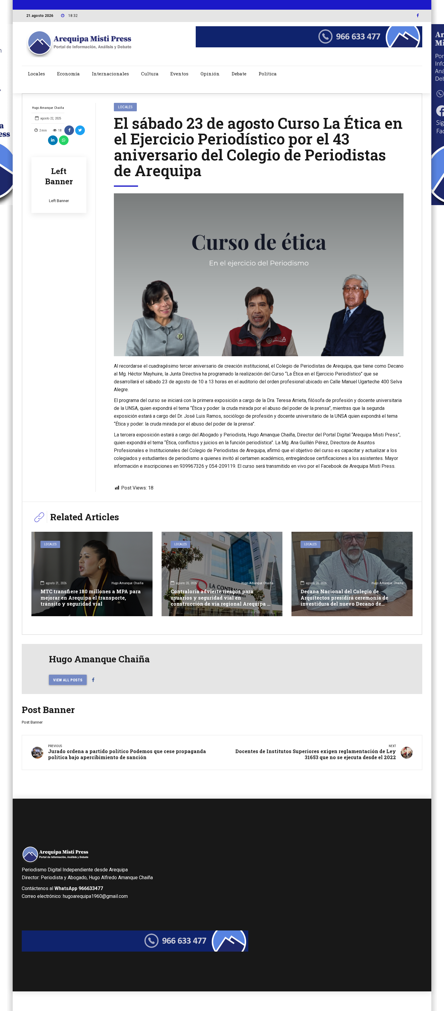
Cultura (150, 74)
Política (268, 74)
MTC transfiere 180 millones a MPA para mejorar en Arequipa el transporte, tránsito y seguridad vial (90, 597)
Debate (239, 74)
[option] (259, 274)
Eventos (179, 74)
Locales (36, 74)
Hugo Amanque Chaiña (48, 108)
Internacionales (110, 74)
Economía (68, 74)
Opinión (210, 74)
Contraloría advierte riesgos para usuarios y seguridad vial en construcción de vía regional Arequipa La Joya (222, 600)
